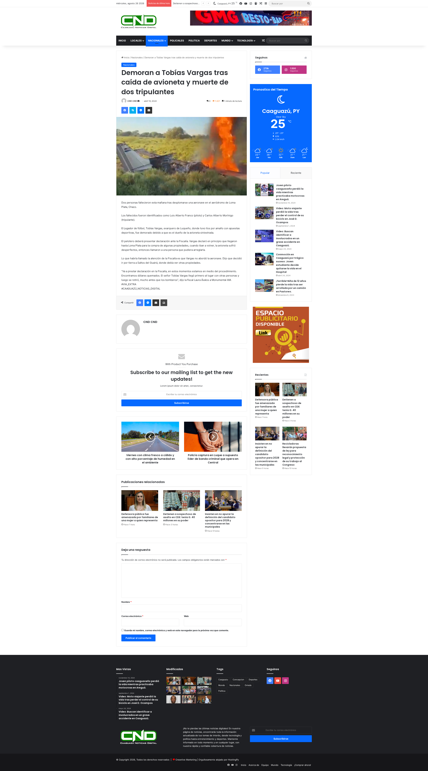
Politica (194, 40)
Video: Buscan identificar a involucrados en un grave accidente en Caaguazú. (288, 238)
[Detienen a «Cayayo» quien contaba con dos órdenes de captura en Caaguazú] (189, 699)
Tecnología (245, 40)
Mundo (226, 40)
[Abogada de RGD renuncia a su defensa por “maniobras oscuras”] (204, 699)
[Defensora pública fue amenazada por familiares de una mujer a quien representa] (139, 500)
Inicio (122, 40)
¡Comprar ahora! (302, 765)
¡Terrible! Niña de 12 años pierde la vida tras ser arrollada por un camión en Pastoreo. (291, 286)
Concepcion (238, 679)
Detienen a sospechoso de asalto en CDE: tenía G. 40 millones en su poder (179, 517)
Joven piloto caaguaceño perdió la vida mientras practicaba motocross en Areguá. (290, 192)
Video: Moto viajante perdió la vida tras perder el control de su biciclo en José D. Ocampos (290, 215)
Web (186, 616)
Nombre (126, 602)
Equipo (265, 765)
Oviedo (248, 685)
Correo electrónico (132, 616)
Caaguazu (223, 679)
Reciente (296, 172)
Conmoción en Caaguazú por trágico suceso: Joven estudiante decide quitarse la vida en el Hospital (290, 263)
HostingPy (233, 759)
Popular (265, 172)
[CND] (138, 21)
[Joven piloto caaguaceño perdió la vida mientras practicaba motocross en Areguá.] (264, 190)
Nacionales (156, 40)
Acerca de (254, 765)
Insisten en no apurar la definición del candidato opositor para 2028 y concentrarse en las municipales (220, 520)
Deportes (210, 40)
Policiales (177, 40)
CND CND (132, 101)
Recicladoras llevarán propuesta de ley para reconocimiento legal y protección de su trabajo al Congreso (294, 454)
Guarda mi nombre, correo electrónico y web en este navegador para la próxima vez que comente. (176, 630)
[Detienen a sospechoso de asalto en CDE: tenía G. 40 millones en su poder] (181, 500)
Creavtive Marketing (186, 759)
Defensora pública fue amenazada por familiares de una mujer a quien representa (139, 517)
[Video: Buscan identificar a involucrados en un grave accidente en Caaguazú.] (264, 236)
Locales (136, 40)
